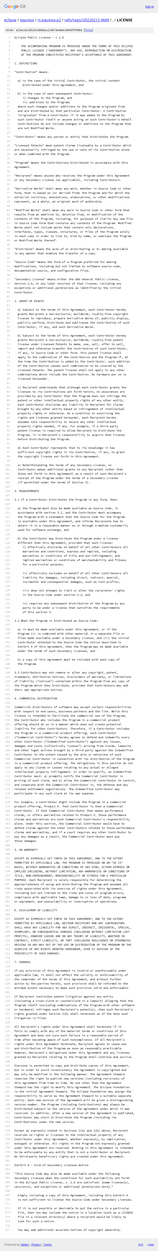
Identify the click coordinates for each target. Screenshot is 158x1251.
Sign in (149, 6)
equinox (27, 19)
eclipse (10, 19)
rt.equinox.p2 (49, 19)
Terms (47, 1244)
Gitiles (25, 1244)
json (150, 1244)
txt (140, 1244)
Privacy (36, 1244)
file (88, 30)
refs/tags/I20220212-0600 (86, 19)
